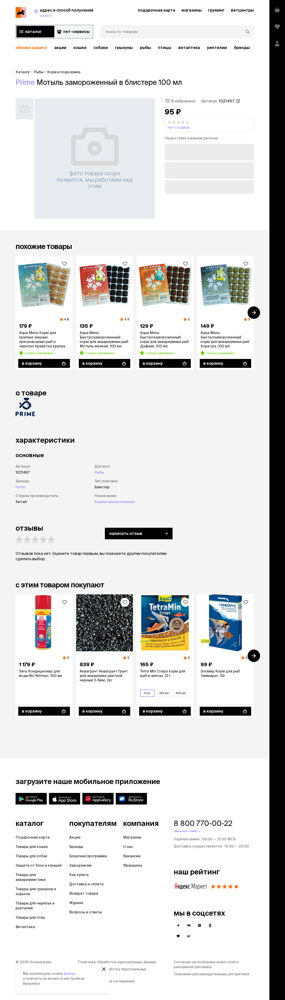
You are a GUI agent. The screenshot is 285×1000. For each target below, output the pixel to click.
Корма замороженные (114, 502)
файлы (69, 973)
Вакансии (131, 856)
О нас (128, 847)
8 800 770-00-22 (203, 823)
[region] (135, 47)
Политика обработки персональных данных (117, 962)
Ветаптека (189, 47)
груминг (216, 10)
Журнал (76, 903)
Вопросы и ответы (85, 912)
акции (60, 47)
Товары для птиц (30, 917)
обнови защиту (31, 47)
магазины (191, 10)
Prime (25, 82)
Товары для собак (31, 856)
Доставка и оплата (86, 884)
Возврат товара (83, 893)
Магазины (132, 837)
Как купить (79, 875)
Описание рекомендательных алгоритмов (211, 974)
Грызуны (124, 47)
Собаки (101, 47)
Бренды (76, 847)
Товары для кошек (32, 847)
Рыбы (145, 47)
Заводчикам (80, 865)
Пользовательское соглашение (106, 981)
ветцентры (242, 10)
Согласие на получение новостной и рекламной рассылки (206, 964)
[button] (209, 125)
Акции (74, 837)
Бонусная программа (88, 856)
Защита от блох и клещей (39, 865)
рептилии (217, 47)
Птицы (164, 47)
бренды (242, 47)
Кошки (79, 47)
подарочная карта (156, 10)
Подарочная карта (33, 837)
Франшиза (132, 865)
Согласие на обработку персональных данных (112, 971)
